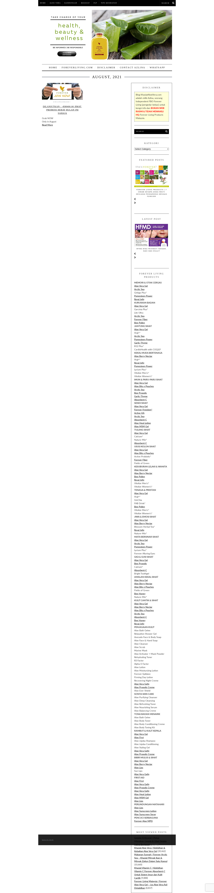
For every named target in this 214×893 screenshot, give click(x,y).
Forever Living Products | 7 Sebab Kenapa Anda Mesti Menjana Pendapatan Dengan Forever (151, 193)
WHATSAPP (157, 67)
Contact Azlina (132, 67)
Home (43, 3)
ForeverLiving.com (77, 67)
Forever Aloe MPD (143, 821)
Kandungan (71, 3)
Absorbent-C (140, 400)
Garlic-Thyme (140, 343)
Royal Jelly (139, 299)
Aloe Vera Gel (141, 286)
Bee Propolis (140, 393)
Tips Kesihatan (109, 3)
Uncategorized (61, 102)
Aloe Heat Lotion (142, 423)
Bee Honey (139, 594)
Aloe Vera (55, 3)
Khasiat (85, 3)
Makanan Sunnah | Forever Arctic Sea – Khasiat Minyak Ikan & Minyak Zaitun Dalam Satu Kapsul (150, 858)
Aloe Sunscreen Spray (145, 814)
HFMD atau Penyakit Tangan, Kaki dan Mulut (151, 250)
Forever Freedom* (143, 410)
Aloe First (139, 738)
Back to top (47, 839)
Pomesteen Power (143, 296)
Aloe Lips (138, 768)
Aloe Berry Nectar (143, 356)
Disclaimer (106, 67)
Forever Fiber (141, 319)
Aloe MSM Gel (141, 427)
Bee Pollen (139, 323)
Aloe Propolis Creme (144, 687)
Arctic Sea (139, 289)
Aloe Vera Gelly (141, 684)
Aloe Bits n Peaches (144, 386)
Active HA (139, 413)
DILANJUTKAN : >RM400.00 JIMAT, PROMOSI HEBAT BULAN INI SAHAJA (62, 109)
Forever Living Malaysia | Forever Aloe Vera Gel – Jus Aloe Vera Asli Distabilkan (150, 884)
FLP (95, 3)
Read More (47, 125)
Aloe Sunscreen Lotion (145, 811)
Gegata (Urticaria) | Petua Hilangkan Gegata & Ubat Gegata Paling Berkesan (150, 841)
